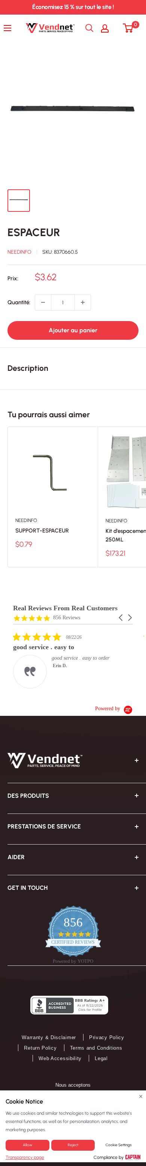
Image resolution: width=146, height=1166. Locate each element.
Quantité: (18, 302)
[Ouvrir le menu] (9, 28)
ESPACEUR (33, 232)
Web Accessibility (60, 1058)
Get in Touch (27, 887)
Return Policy (40, 1048)
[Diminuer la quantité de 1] (43, 302)
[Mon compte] (108, 28)
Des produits (28, 795)
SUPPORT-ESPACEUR (42, 530)
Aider (16, 857)
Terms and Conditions (96, 1048)
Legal (101, 1058)
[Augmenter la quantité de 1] (83, 302)
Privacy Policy (106, 1037)
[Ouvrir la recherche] (89, 28)
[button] (121, 617)
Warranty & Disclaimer (49, 1037)
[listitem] (69, 660)
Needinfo (19, 252)
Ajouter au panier (73, 330)
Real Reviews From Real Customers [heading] (65, 608)
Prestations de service (44, 826)
